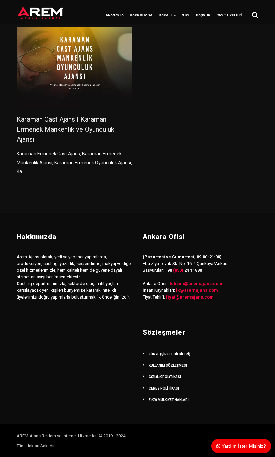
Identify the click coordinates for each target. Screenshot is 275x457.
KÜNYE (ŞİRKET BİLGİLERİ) (169, 354)
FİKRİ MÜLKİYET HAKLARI (169, 400)
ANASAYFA (115, 15)
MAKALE (165, 15)
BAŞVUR (203, 15)
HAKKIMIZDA (141, 15)
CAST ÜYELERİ (229, 15)
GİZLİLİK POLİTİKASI (165, 377)
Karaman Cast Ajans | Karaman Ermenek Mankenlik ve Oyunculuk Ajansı (65, 129)
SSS (186, 15)
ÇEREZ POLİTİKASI (164, 388)
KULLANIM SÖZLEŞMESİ (168, 365)
